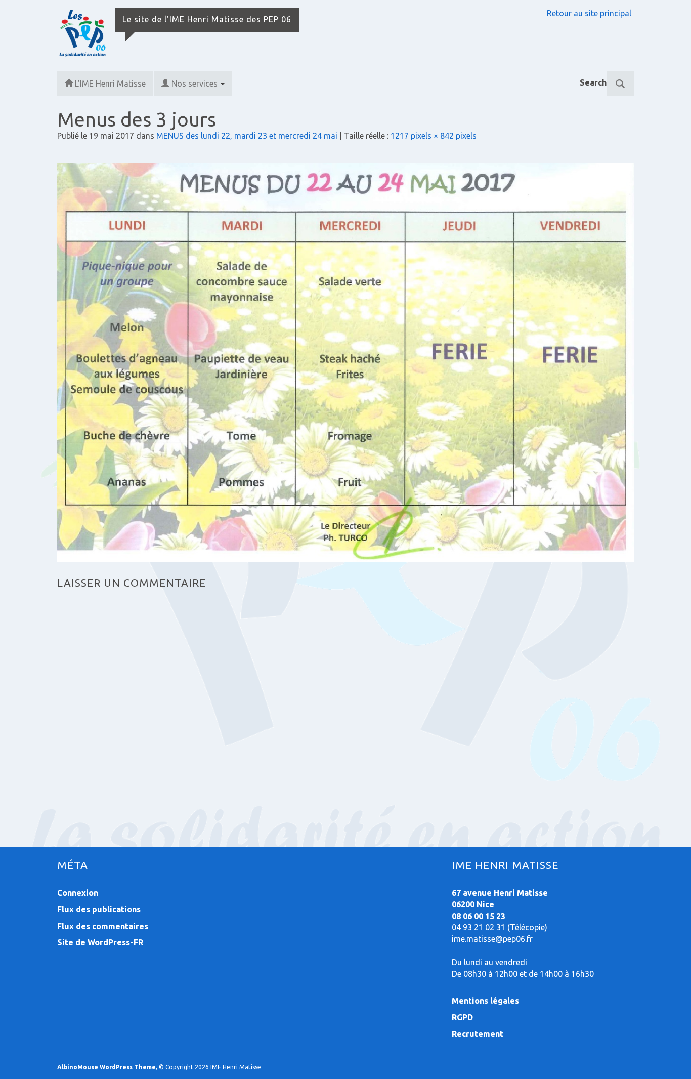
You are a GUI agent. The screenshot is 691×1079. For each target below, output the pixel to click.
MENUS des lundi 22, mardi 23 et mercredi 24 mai (246, 135)
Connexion (77, 892)
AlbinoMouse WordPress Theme (106, 1067)
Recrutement (477, 1034)
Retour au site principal (589, 13)
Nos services (195, 83)
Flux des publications (99, 909)
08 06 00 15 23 (478, 916)
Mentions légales (485, 1000)
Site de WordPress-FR (100, 942)
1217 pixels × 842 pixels (434, 135)
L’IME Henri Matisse (110, 83)
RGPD (462, 1017)
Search (593, 82)
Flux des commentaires (102, 926)
